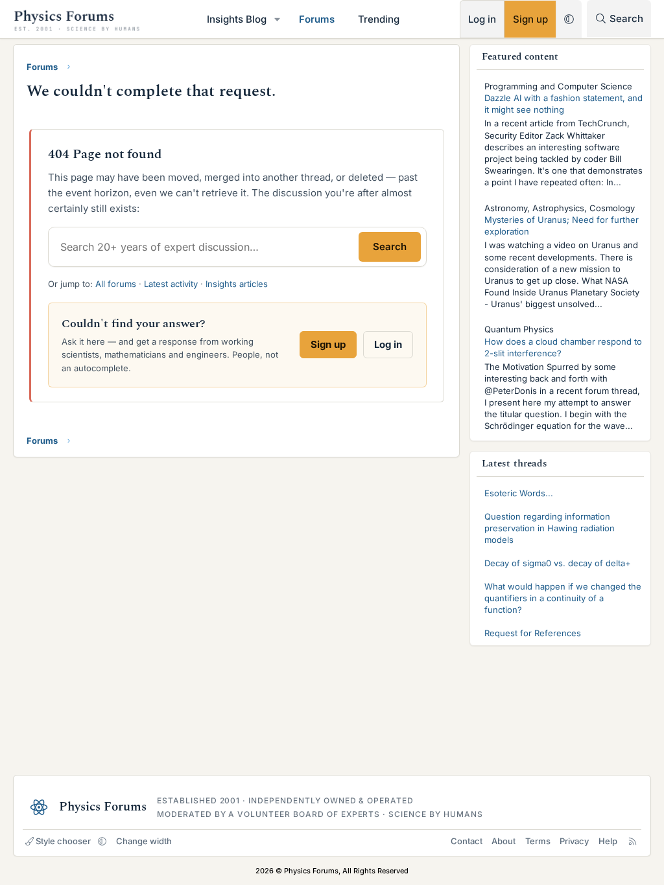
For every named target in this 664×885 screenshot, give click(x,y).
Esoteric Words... (518, 493)
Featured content (520, 56)
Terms (538, 841)
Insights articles (237, 284)
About (504, 841)
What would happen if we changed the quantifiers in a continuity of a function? (562, 598)
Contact (466, 841)
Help (608, 841)
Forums (317, 19)
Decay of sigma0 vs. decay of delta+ (557, 563)
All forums (115, 284)
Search (390, 246)
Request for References (532, 633)
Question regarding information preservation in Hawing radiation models (549, 528)
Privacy (574, 841)
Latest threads (514, 463)
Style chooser (63, 841)
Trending (378, 19)
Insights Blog (237, 19)
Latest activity (171, 284)
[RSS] (632, 840)
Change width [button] (144, 841)
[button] (277, 19)
